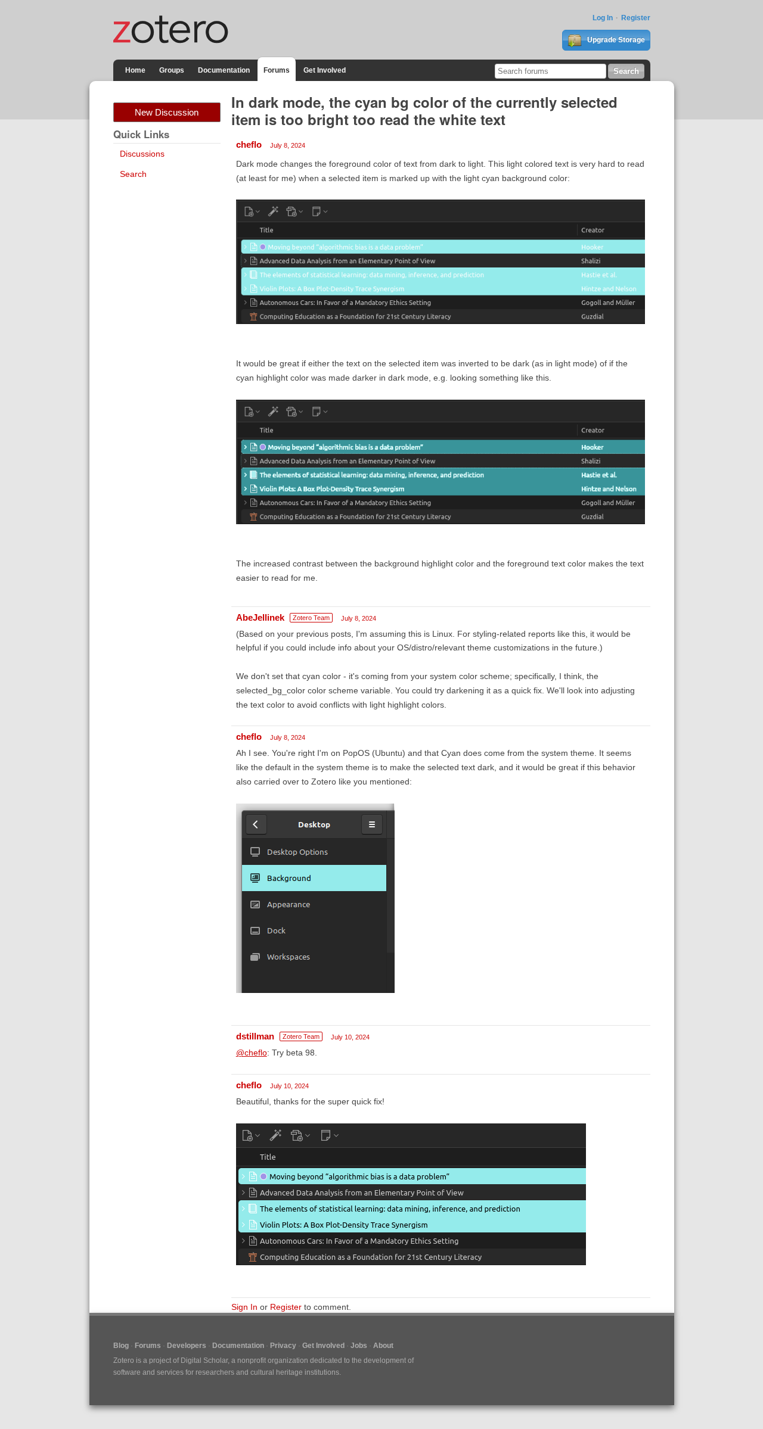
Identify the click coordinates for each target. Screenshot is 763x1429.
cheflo (249, 144)
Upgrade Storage (615, 40)
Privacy (283, 1345)
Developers (186, 1345)
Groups (171, 70)
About (383, 1345)
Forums (276, 70)
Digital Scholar (204, 1360)
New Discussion (166, 112)
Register (635, 18)
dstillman (255, 1036)
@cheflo (251, 1052)
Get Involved (324, 70)
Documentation (224, 70)
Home (135, 70)
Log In (603, 18)
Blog (121, 1345)
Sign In (244, 1307)
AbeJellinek (260, 617)
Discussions (142, 153)
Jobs (359, 1345)
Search (133, 174)
